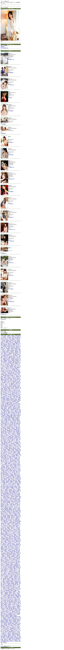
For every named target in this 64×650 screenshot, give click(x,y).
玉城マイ (12, 478)
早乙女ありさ (7, 475)
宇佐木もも (12, 240)
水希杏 (15, 465)
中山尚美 (4, 562)
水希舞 (4, 487)
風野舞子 (12, 366)
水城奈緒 (2, 374)
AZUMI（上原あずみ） (8, 354)
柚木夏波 (7, 585)
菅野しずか (7, 542)
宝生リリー (10, 605)
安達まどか (18, 536)
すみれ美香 (6, 576)
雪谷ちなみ (8, 495)
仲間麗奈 (12, 475)
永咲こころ (7, 454)
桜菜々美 (5, 411)
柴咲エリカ (18, 427)
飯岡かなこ (5, 394)
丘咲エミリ (9, 524)
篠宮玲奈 (14, 554)
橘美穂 (9, 595)
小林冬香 (16, 409)
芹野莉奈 (8, 535)
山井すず (11, 275)
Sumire (13, 524)
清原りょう (4, 314)
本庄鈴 (13, 617)
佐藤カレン (4, 253)
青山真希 (18, 606)
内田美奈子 (17, 436)
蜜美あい (8, 410)
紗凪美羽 (6, 554)
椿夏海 (15, 590)
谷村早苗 (17, 382)
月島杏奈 (4, 515)
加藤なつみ (5, 396)
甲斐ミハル (3, 563)
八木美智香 (5, 531)
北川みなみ (6, 498)
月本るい (7, 503)
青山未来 (2, 461)
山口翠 (15, 625)
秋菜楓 (9, 357)
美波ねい (15, 444)
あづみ (3, 454)
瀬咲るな (4, 530)
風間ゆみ (17, 343)
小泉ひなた (14, 626)
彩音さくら (12, 542)
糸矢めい (4, 402)
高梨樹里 (4, 636)
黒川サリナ (16, 570)
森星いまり (15, 509)
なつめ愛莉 (13, 455)
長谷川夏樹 (8, 502)
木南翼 (13, 633)
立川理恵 (4, 355)
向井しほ (5, 468)
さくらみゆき (12, 532)
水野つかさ (8, 368)
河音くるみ (12, 510)
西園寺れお (12, 481)
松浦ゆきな (14, 635)
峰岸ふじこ (14, 484)
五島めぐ (15, 615)
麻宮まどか (5, 438)
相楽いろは (10, 408)
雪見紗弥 (18, 341)
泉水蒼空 (10, 592)
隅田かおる (10, 597)
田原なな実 (16, 637)
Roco (9, 383)
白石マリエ (6, 571)
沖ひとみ (18, 377)
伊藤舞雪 (6, 592)
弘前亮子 (14, 483)
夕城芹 (10, 491)
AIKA (10, 460)
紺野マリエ (10, 586)
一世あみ (2, 537)
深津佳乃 (12, 590)
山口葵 (15, 495)
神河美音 (16, 510)
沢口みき (11, 395)
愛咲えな (4, 481)
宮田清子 (6, 631)
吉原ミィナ (18, 369)
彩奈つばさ (14, 494)
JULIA (8, 380)
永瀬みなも (14, 632)
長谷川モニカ (7, 505)
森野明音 (16, 449)
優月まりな (14, 579)
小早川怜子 (12, 387)
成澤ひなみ (13, 552)
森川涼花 (17, 431)
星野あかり (15, 344)
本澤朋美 (14, 408)
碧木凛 (19, 508)
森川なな (7, 610)
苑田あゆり (11, 549)
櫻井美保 (8, 510)
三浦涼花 (16, 454)
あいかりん (9, 484)
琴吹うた (13, 638)
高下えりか (10, 531)
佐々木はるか (7, 363)
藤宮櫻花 (7, 492)
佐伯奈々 (16, 355)
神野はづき (3, 548)
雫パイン (6, 337)
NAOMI (15, 475)
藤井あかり (9, 555)
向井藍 (4, 496)
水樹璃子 (4, 618)
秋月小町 (16, 622)
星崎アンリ (7, 460)
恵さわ (18, 460)
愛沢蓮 (8, 387)
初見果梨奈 (6, 619)
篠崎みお (14, 522)
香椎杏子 (10, 431)
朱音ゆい (4, 340)
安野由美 (18, 433)
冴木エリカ (15, 585)
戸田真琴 (2, 523)
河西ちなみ (3, 435)
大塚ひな (8, 349)
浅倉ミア (18, 584)
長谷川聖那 (4, 423)
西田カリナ (12, 457)
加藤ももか (4, 556)
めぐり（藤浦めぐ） (12, 339)
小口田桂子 (16, 437)
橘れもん (14, 373)
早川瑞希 (16, 478)
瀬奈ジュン (8, 443)
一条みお (14, 605)
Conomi (9, 572)
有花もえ (13, 543)
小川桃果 (7, 477)
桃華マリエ (4, 427)
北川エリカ (8, 382)
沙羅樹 (12, 578)
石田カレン (5, 632)
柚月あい (5, 450)
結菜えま (11, 507)
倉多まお (13, 438)
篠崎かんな (4, 633)
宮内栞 (19, 498)
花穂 (13, 477)
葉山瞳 (19, 489)
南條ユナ (8, 588)
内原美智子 (3, 625)
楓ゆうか (8, 482)
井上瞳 (14, 431)
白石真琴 (17, 516)
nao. (15, 364)
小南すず (4, 628)
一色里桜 (5, 463)
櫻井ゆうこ (13, 346)
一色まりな (6, 434)
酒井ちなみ (4, 404)
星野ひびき (11, 469)
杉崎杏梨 (11, 437)
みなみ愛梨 (13, 511)
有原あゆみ (16, 564)
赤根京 (4, 458)
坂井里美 (18, 494)
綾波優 (14, 343)
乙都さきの (9, 579)
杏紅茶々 (5, 541)
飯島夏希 (8, 430)
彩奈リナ (8, 521)
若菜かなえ (18, 517)
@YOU (2, 420)
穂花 (15, 367)
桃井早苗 (14, 584)
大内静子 (15, 537)
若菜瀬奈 (6, 539)
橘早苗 (15, 619)
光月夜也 (6, 448)
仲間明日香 (11, 602)
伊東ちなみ (3, 477)
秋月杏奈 (2, 509)
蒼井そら (5, 373)
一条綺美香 (8, 348)
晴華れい (18, 558)
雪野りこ (8, 414)
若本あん (12, 582)
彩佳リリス (18, 491)
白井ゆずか (3, 514)
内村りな (2, 475)
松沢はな (5, 381)
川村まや (8, 397)
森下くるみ (3, 590)
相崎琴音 (5, 360)
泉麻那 (13, 360)
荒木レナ (18, 502)
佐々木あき (3, 485)
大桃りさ (18, 421)
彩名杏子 (2, 416)
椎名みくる (6, 356)
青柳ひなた (11, 639)
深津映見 (10, 353)
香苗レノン (4, 555)
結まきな (18, 592)
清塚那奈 (4, 538)
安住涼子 (16, 380)
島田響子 (11, 615)
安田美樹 (13, 369)
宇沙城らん (3, 421)
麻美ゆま (5, 377)
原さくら (16, 617)
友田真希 (4, 382)
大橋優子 (18, 624)
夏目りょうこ (8, 611)
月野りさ (12, 364)
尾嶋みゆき (13, 562)
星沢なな (12, 342)
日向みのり (12, 598)
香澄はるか (9, 494)
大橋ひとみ (16, 410)
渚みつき (12, 636)
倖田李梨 (4, 443)
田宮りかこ (11, 537)
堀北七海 (11, 154)
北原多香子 (15, 400)
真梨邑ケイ (16, 515)
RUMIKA (6, 370)
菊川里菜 (8, 404)
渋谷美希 (16, 417)
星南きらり (7, 457)
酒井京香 (13, 536)
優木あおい (7, 393)
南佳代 (4, 582)
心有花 (11, 414)
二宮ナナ (6, 383)
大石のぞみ (10, 396)
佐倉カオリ (9, 376)
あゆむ (18, 416)
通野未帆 (6, 509)
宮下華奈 (4, 497)
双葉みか (6, 390)
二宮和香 (10, 522)
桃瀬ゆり (8, 552)
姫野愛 (4, 474)
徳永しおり (6, 591)
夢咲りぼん (8, 582)
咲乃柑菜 (5, 624)
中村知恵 (10, 470)
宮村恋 (4, 535)
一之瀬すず (13, 428)
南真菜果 (8, 501)
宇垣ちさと (13, 528)
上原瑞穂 (9, 436)
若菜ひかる (11, 370)
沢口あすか (18, 404)
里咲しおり (12, 84)
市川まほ (8, 371)
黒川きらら (5, 362)
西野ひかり (7, 577)
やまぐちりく (3, 369)
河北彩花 (14, 597)
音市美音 (17, 376)
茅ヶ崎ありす (8, 559)
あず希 (12, 523)
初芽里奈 (16, 487)
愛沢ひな (11, 217)
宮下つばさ (3, 348)
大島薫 (18, 484)
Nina (13, 442)
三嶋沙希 (10, 386)
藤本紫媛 (12, 487)
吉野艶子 (12, 449)
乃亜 (13, 353)
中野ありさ (7, 429)
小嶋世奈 (11, 568)
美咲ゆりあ (7, 561)
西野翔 (5, 380)
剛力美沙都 (3, 622)
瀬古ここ (16, 497)
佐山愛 (16, 371)
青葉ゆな (16, 578)
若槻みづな (3, 503)
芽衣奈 (9, 347)
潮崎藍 (4, 521)
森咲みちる (15, 470)
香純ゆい (8, 474)
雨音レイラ (12, 402)
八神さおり (14, 555)
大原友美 (16, 581)
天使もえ (8, 440)
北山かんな (12, 518)
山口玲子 (4, 440)
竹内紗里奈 (17, 418)
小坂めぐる (7, 374)
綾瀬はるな (18, 415)
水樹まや (12, 530)
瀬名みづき (15, 468)
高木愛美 (8, 581)
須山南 (6, 605)
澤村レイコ (4, 349)
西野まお (6, 534)
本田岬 (14, 413)
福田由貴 (12, 583)
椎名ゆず (12, 630)
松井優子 (16, 457)
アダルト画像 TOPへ (4, 47)
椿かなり (7, 464)
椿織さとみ (6, 569)
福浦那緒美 (8, 590)
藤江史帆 (2, 603)
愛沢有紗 (12, 595)
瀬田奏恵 (16, 633)
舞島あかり (11, 508)
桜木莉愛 (16, 337)
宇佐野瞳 (18, 619)
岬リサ (2, 441)
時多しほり (12, 612)
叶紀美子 (8, 458)
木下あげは (3, 564)
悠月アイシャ (16, 569)
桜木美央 (8, 515)
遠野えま (16, 609)
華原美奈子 (15, 498)
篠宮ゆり (16, 393)
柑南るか (4, 626)
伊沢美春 (14, 624)
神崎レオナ (18, 471)
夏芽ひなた (11, 557)
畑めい (4, 637)
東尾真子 (4, 511)
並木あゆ (17, 511)
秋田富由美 (6, 508)
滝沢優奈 (16, 342)
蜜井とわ (4, 484)
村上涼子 (18, 373)
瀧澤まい (11, 142)
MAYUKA (2, 403)
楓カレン (15, 631)
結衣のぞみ (13, 516)
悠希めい (13, 394)
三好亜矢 (11, 110)
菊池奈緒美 (11, 631)
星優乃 (9, 388)
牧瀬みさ (10, 591)
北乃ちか (5, 347)
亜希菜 (14, 396)
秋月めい (15, 534)
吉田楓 (13, 618)
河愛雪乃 (2, 549)
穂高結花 (2, 505)
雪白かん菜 (10, 624)
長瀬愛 (5, 335)
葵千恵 (18, 458)
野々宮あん (11, 569)
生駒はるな (11, 571)
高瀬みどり (14, 606)
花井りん (16, 435)
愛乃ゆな (11, 565)
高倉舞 (17, 396)
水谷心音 (16, 383)
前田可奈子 (4, 544)
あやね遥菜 (3, 467)
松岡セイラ (18, 440)
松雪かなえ (7, 551)
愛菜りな (2, 460)
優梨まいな (16, 568)
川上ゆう (12, 349)
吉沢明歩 (2, 370)
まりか (12, 410)
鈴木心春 (9, 438)
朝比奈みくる (4, 413)
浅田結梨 (4, 494)
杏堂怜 (16, 623)
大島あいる (10, 377)
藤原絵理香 (10, 416)
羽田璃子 (9, 523)
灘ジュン (15, 489)
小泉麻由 (8, 415)
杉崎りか (13, 541)
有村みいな (12, 622)
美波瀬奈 (8, 516)
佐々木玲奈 (7, 504)
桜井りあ (8, 364)
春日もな (6, 431)
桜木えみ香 (3, 492)
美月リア (4, 524)
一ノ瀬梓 (18, 591)
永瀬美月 (9, 606)
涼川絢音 (2, 457)
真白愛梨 (8, 511)
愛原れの (5, 623)
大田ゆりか (5, 613)
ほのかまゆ (13, 430)
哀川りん (13, 376)
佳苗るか (17, 346)
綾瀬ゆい (6, 549)
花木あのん (16, 492)
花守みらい (8, 575)
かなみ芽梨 (7, 437)
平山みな (12, 421)
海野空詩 (16, 514)
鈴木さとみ (12, 374)
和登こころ (8, 625)
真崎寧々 (8, 578)
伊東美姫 (16, 360)
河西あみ (6, 489)
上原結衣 (8, 350)
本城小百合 (18, 428)
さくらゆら (16, 441)
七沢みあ (4, 583)
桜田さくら (7, 422)
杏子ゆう (12, 535)
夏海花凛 (17, 541)
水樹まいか (3, 585)
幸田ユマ (9, 550)
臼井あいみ (7, 545)
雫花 (18, 603)
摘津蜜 (8, 530)
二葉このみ (16, 507)
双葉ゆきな (16, 545)
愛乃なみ (13, 391)
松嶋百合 (2, 605)
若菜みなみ (6, 525)
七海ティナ (17, 630)
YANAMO (2, 616)
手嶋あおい (6, 558)
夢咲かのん (12, 610)
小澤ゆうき (5, 483)
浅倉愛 (18, 490)
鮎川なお (12, 371)
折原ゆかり (16, 395)
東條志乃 (5, 604)
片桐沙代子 (9, 633)
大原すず (10, 558)
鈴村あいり (7, 384)
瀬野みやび (7, 629)
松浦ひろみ (13, 404)
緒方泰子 (8, 556)
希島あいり (17, 388)
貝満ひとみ (10, 442)
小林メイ (4, 552)
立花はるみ (11, 489)
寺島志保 (8, 402)
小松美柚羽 (8, 564)
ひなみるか (16, 462)
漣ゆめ (9, 411)
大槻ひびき (4, 371)
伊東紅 (11, 400)
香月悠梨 (9, 362)
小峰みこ (4, 581)
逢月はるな (6, 451)
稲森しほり (5, 471)
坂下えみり (16, 571)
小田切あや (6, 447)
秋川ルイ (8, 455)
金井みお (2, 539)
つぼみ (5, 376)
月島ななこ (13, 488)
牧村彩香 (9, 623)
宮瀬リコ (2, 424)
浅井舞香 (4, 409)
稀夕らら (12, 458)
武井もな (6, 557)
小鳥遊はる (16, 557)
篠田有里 (11, 72)
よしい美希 (7, 598)
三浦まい (16, 598)
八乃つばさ (5, 589)
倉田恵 (19, 602)
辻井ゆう (12, 435)
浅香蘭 (18, 605)
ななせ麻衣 (11, 576)
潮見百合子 (3, 518)
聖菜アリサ (5, 543)
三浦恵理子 (14, 401)
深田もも (15, 384)
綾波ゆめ (18, 476)
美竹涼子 (5, 407)
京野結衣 (9, 476)
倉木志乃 (7, 622)
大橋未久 (14, 361)
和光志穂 (13, 423)
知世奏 (16, 595)
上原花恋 (10, 356)
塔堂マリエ (10, 413)
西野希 (10, 638)
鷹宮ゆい (5, 550)
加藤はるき (3, 615)
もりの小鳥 (18, 528)
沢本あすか (15, 403)
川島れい (5, 408)
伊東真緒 (8, 487)
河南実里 (17, 552)
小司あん (4, 488)
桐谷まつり (3, 532)
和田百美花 (18, 423)
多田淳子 (12, 625)
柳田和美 (10, 509)
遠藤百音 (11, 616)
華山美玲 (11, 424)
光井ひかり (17, 524)
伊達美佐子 (7, 616)
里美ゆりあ (12, 363)
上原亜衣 (12, 348)
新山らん (17, 391)
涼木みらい (14, 433)
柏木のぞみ (6, 339)
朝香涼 (9, 528)
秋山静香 (17, 450)
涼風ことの (13, 427)
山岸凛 (5, 517)
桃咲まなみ (12, 340)
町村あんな (6, 444)
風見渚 (12, 572)
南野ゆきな (7, 424)
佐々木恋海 (9, 456)
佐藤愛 (11, 415)
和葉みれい (15, 448)
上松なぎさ (10, 483)
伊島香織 (6, 403)
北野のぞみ (11, 441)
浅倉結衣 (13, 611)
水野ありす (7, 568)
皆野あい (16, 503)
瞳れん (14, 450)
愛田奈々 (16, 350)
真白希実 (4, 455)
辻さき (18, 447)
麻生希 (10, 341)
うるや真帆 (10, 361)
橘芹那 (4, 502)
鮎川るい (8, 409)
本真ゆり (4, 336)
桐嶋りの (16, 461)
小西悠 (13, 362)
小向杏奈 (11, 464)
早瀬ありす (7, 395)
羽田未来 (13, 456)
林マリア (18, 465)
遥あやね (2, 598)
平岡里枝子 (16, 639)
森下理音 (11, 384)
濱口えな (16, 542)
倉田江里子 (16, 539)
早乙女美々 (6, 462)
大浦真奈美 (10, 613)
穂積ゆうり (4, 609)
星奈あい (5, 572)
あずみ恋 (16, 530)
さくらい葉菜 (3, 417)
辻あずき (6, 386)
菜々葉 (11, 477)
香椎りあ (16, 501)
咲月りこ (10, 603)
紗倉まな (4, 350)
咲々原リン (9, 618)
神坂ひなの (17, 548)
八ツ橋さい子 (13, 502)
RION (11, 97)
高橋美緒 (12, 417)
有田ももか (18, 611)
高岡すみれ (18, 550)
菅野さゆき (12, 301)
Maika (13, 337)
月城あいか (5, 586)
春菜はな (8, 366)
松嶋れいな (3, 368)
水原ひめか (7, 565)
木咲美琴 (12, 637)
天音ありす (8, 518)
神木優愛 (4, 482)
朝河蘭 (2, 408)
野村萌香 (8, 400)
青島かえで (14, 460)
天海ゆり (19, 464)
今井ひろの (12, 178)
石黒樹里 (16, 521)
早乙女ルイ (12, 380)
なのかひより (7, 461)
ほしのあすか (17, 340)
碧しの (18, 474)
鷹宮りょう (11, 389)
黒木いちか (5, 343)
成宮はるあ (3, 495)
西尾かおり (8, 355)
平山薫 (2, 335)
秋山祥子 (11, 429)
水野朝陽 (15, 429)
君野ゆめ (4, 387)
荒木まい (6, 512)
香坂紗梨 (16, 582)
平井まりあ (9, 423)
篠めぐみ (10, 447)
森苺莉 (13, 623)
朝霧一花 (4, 588)
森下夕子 (19, 538)
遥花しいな (11, 529)
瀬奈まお (6, 470)
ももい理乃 (11, 451)
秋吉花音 (12, 538)
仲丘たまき (12, 497)
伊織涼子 (17, 443)
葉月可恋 (8, 596)
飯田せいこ (7, 570)
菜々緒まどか (12, 503)
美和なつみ (6, 441)
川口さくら (12, 514)
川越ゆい (9, 541)
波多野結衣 (12, 350)
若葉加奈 (8, 538)
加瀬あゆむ (17, 362)
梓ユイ (10, 434)
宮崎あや (4, 449)
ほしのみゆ (7, 367)
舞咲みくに (6, 353)
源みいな (14, 589)
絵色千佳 (14, 377)
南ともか (16, 397)
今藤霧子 (11, 629)
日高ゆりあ (11, 444)
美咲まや (12, 575)
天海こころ (12, 563)
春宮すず (18, 504)
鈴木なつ (8, 628)
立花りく (4, 630)
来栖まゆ (15, 551)
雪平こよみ (11, 539)
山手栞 (2, 434)
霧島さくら (10, 463)
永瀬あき (8, 340)
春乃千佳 (16, 610)
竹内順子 (16, 402)
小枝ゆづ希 (16, 549)
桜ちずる (11, 262)
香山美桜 (5, 442)
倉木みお (15, 529)
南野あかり (12, 545)
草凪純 (6, 418)
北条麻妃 (9, 394)
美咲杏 (15, 538)
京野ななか (14, 336)
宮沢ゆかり (15, 512)
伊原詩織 (5, 420)
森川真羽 (9, 617)
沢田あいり (8, 435)
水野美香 (12, 496)
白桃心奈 (6, 490)
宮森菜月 (9, 635)
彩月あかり (10, 420)
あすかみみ (12, 454)
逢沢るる (16, 482)
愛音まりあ (9, 544)
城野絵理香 (16, 565)
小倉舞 (9, 478)
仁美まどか (16, 424)
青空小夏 (8, 346)
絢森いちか (8, 467)
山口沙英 (8, 562)
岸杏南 (10, 536)
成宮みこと (16, 629)
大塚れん (11, 465)
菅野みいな (13, 375)
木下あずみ (13, 382)
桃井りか (2, 490)
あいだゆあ (5, 357)
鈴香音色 (16, 348)
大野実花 (9, 604)
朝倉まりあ (4, 401)
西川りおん (5, 476)
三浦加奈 (11, 191)
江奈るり (7, 514)
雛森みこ (17, 455)
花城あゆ (8, 481)
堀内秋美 (15, 464)
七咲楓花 (8, 335)
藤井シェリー (16, 366)
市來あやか (6, 522)
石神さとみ (18, 556)
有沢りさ (15, 414)
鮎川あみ (14, 416)
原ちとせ (9, 471)
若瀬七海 (15, 370)
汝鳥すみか (14, 434)
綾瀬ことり (12, 59)
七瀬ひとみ (6, 638)
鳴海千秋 (16, 583)
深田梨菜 (8, 449)
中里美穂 (4, 501)
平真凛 (16, 588)
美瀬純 (14, 415)
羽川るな (2, 557)
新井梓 (12, 501)
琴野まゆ (15, 390)
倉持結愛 (16, 442)
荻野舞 (14, 525)
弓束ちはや (3, 608)
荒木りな (17, 394)
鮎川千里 (4, 510)
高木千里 (2, 561)
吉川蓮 (11, 504)
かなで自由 (18, 532)
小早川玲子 (12, 548)
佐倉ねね (13, 550)
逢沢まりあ (11, 599)
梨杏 (1, 428)
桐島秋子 (12, 581)
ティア (17, 356)
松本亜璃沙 (17, 387)
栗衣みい (8, 630)
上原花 (4, 400)
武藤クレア (17, 368)
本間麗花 (13, 491)
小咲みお (12, 388)
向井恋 (19, 531)
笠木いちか (16, 636)
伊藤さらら (13, 440)
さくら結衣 (12, 393)
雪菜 (5, 414)
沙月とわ (13, 604)
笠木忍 (13, 436)
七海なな (4, 366)
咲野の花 (12, 588)
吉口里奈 (6, 537)
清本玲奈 (9, 543)
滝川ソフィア (12, 229)
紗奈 (5, 364)
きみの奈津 (17, 477)
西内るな (2, 529)
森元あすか (18, 562)
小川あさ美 (3, 341)
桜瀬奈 (11, 585)
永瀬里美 (16, 496)
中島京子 (10, 512)
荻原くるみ (13, 596)
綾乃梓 (6, 416)
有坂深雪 (8, 583)
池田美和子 (15, 386)
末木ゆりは (15, 603)
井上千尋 (17, 413)
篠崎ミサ (16, 363)
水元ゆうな (9, 336)
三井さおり (18, 604)
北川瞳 (18, 336)
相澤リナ (9, 360)
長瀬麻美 (2, 431)
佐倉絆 (5, 456)
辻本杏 (19, 469)
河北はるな (15, 531)
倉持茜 (8, 497)
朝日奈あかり (13, 357)
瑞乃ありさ (6, 599)
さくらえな (18, 456)
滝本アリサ (11, 534)
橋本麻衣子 (13, 556)
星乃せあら (13, 517)
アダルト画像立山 (4, 646)
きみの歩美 (13, 347)
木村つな (14, 447)
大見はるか (6, 639)
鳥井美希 (12, 559)
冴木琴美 (13, 544)
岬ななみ (16, 577)
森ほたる (6, 603)
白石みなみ (12, 485)
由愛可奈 (8, 375)
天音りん (16, 485)
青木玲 (16, 349)
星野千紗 (18, 420)
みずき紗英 (12, 368)
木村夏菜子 (18, 430)
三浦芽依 (4, 642)
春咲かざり (10, 468)
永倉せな (14, 490)
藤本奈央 (12, 461)
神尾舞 (12, 515)
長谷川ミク (3, 342)
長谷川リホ (18, 347)
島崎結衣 (5, 478)
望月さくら (6, 536)
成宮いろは (12, 521)
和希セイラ (17, 618)
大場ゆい (16, 353)
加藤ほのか (17, 518)
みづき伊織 (14, 341)
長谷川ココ (11, 462)
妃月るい (14, 592)
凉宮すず (12, 495)
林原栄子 (15, 451)
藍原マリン (8, 496)
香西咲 (7, 341)
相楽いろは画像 (3, 45)
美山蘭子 (4, 410)
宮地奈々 (2, 551)
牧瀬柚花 (17, 596)
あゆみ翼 (12, 467)
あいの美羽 (17, 628)
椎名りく (4, 469)
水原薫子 (14, 591)
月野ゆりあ (3, 575)
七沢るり (17, 375)
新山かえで (10, 381)
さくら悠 (12, 355)
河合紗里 (11, 570)
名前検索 (2, 46)
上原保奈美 (5, 361)
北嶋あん (5, 635)
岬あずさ (9, 632)
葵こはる (2, 429)
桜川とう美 (16, 422)
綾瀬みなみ (10, 343)
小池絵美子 (10, 407)
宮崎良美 (7, 615)
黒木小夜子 (5, 433)
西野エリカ (16, 535)
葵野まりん (3, 612)
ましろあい (16, 505)
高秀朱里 (17, 544)
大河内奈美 (10, 589)
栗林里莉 (4, 415)
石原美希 (14, 354)
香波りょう (17, 467)
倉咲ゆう (16, 374)
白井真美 (10, 403)
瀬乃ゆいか (8, 342)
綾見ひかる (11, 390)
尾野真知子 (15, 381)
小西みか (15, 474)
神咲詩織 (4, 375)
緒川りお (9, 391)
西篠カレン (12, 577)
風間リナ (2, 592)
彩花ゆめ (4, 430)
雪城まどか (5, 617)
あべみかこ (9, 401)
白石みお (15, 508)
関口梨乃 (8, 427)
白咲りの (16, 612)
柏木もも (18, 597)
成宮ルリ (9, 433)
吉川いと (2, 489)
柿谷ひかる (7, 507)
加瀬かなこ (17, 563)
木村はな (4, 133)
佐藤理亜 (10, 554)
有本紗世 (2, 470)
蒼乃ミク (14, 613)
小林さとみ (15, 407)
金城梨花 (18, 613)
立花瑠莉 (16, 523)
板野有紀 (4, 346)
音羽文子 (5, 597)
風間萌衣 (2, 534)
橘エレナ (12, 397)
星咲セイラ (17, 559)
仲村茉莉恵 (12, 409)
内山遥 (17, 438)
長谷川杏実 (8, 417)
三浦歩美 (4, 123)
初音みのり (12, 367)
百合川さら (5, 436)
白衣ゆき (12, 505)
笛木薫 (15, 458)
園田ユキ (4, 579)
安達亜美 (8, 517)
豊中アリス (5, 584)
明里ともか (8, 563)
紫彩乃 (4, 397)
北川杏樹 (5, 388)
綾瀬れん (12, 411)
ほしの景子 (18, 488)
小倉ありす (14, 476)
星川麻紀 (11, 422)
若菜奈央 (14, 504)
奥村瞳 (7, 469)
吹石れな (7, 485)
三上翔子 (11, 288)
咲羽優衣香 (12, 628)
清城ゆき (12, 564)
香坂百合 (10, 525)
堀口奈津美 (10, 373)
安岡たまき (16, 575)
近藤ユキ (11, 203)
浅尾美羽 (10, 490)
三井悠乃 (18, 522)
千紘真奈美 (16, 576)
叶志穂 (14, 356)
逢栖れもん (15, 608)
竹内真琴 (7, 465)
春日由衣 (18, 434)
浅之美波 (15, 599)
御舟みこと (9, 626)
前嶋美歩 (18, 367)
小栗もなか (6, 602)
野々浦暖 (8, 636)
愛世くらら (15, 586)
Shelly (6, 528)
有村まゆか (11, 619)
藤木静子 (12, 609)
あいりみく (8, 548)
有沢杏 (11, 474)
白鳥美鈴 (10, 448)
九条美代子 (5, 595)
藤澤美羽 (5, 344)
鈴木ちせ (6, 491)
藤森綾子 (12, 383)
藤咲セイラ (8, 488)
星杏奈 (19, 407)
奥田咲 (10, 337)
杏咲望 (13, 418)
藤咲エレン (3, 559)
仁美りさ (4, 596)
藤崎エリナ (5, 391)
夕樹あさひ (3, 465)
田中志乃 (8, 609)
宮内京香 (4, 611)
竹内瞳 (7, 608)
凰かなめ (2, 528)
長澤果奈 (16, 572)
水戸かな (18, 589)
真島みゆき (13, 443)
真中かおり (15, 463)
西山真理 (4, 578)
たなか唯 (5, 606)
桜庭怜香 (15, 616)
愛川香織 (8, 428)
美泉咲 (16, 411)
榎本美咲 (11, 551)
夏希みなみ (10, 450)
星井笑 (19, 512)
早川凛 (3, 464)
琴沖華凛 (17, 638)
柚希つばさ (10, 584)
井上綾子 (13, 471)
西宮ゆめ (6, 529)
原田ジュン (8, 421)
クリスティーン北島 (13, 561)
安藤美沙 (14, 420)
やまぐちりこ (8, 369)
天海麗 (16, 335)
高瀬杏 (16, 481)
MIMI (15, 421)
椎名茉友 (4, 516)
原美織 (18, 483)
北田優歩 (12, 335)
